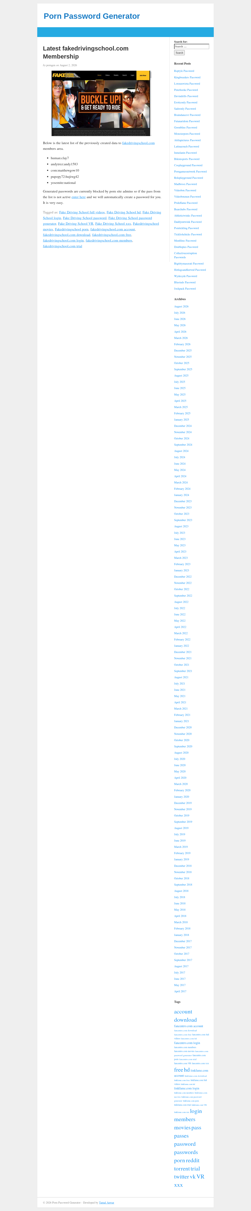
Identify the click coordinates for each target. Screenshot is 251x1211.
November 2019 (183, 809)
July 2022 (179, 608)
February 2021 (182, 715)
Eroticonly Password (185, 102)
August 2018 (181, 891)
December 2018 (183, 866)
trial (195, 1168)
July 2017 (179, 972)
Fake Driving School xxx (113, 223)
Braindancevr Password (187, 115)
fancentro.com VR (182, 1063)
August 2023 (181, 526)
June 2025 (180, 388)
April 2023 (180, 551)
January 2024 (181, 495)
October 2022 (181, 589)
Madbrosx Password (185, 184)
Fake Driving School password (84, 217)
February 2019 (182, 853)
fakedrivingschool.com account (112, 229)
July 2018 (179, 897)
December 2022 (183, 576)
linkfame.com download (196, 1075)
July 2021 (179, 683)
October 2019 (181, 815)
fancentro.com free (182, 1034)
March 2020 (181, 784)
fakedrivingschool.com (138, 142)
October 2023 (181, 514)
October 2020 (181, 740)
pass (196, 1127)
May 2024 (180, 470)
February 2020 (182, 790)
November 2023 (183, 507)
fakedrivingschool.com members (109, 240)
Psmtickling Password (186, 228)
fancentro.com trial (187, 1059)
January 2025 (181, 419)
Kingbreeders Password (187, 77)
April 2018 (180, 916)
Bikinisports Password (186, 159)
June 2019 (180, 840)
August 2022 (181, 602)
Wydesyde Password (185, 276)
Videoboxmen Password (187, 196)
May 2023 (180, 545)
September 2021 (183, 671)
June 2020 (180, 765)
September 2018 (183, 884)
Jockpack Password (185, 288)
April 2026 (180, 331)
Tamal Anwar (106, 1202)
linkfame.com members (184, 1092)
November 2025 (183, 357)
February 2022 (182, 639)
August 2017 (181, 966)
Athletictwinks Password (188, 215)
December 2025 (183, 350)
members (184, 1119)
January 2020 (181, 796)
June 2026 (180, 319)
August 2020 (181, 752)
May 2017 (180, 985)
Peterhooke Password (186, 90)
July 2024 (179, 457)
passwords (186, 1152)
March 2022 (181, 633)
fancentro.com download (185, 1030)
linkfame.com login (186, 1088)
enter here (79, 196)
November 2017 (183, 947)
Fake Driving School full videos (82, 212)
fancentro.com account (188, 1026)
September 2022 (183, 595)
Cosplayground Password (188, 165)
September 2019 (183, 822)
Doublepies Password (186, 247)
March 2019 (181, 847)
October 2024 (181, 438)
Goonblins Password (185, 127)
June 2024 (180, 463)
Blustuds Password (185, 282)
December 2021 (183, 652)
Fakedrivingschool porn (71, 229)
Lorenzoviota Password (187, 83)
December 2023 (183, 501)
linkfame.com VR (199, 1105)
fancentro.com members (185, 1047)
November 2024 (183, 432)
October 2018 (181, 878)
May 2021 (180, 696)
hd (187, 1069)
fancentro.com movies (184, 1051)
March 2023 (181, 558)
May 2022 (180, 620)
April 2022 (180, 627)
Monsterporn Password (187, 133)
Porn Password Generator (92, 16)
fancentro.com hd (189, 1038)
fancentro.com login (187, 1042)
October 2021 (181, 664)
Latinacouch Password (186, 146)
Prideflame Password (185, 203)
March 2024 (181, 482)
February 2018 (182, 928)
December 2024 (183, 426)
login (196, 1110)
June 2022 (180, 614)
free (178, 1069)
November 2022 (183, 583)
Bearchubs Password (185, 209)
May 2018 (180, 909)
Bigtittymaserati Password (189, 263)
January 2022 (181, 645)
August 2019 (181, 828)
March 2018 (181, 922)
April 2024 (180, 476)
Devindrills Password (186, 96)
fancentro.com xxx (200, 1063)
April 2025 (180, 401)
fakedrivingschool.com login (63, 240)
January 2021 (181, 721)
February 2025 (182, 413)
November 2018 (183, 872)
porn (179, 1160)
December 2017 (183, 941)
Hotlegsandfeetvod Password (190, 270)
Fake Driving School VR (75, 223)
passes (181, 1135)
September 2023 (183, 520)
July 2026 (179, 312)
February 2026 (182, 344)
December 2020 (183, 727)
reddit (192, 1160)
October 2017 (181, 953)
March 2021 (181, 708)
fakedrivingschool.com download (66, 234)
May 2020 (180, 771)
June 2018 (180, 903)
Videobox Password (185, 190)
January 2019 (181, 859)
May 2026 (180, 325)
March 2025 (181, 407)
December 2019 (183, 803)
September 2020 (183, 746)
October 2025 (181, 363)
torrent (182, 1168)
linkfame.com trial (182, 1104)
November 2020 (183, 734)
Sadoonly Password (185, 108)
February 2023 (182, 564)
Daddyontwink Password (188, 222)
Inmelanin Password (185, 152)
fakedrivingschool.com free (111, 234)
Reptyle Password (184, 71)
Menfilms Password (185, 240)
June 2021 (180, 690)
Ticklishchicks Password (188, 234)
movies (182, 1127)
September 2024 (183, 444)
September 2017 (183, 960)
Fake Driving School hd (124, 212)
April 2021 (180, 702)
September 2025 (183, 369)
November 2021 (183, 658)
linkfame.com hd (188, 1084)
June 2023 (180, 539)
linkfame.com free (182, 1080)
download (185, 1019)
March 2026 (181, 338)
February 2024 (182, 488)
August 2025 (181, 375)
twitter (181, 1176)
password (185, 1143)
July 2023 (179, 533)
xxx (178, 1184)
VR (200, 1176)
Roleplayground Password (188, 178)
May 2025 (180, 394)
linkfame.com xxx (181, 1112)
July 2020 (179, 759)
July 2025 (179, 382)
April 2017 (180, 991)
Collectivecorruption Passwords (185, 255)
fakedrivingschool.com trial (62, 246)
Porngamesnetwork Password (190, 171)
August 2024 (181, 451)
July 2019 (179, 834)
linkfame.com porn (191, 1100)
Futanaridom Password (187, 121)
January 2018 (181, 935)
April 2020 (180, 777)
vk (193, 1176)
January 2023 (181, 570)
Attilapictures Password (187, 140)
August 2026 (181, 306)
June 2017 (180, 979)
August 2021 (181, 677)
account (183, 1011)
